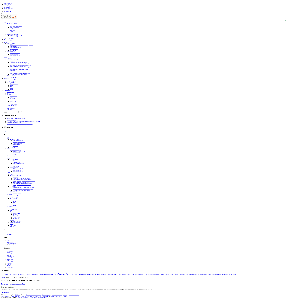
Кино (11, 86)
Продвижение (126, 274)
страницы (217, 274)
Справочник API (14, 36)
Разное (8, 106)
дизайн (157, 274)
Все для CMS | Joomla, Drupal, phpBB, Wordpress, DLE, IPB (33, 297)
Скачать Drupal (7, 11)
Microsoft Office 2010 (35, 274)
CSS (9, 274)
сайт (206, 274)
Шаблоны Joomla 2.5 (15, 55)
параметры (183, 274)
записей (10, 242)
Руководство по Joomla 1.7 (16, 47)
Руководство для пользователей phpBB (19, 63)
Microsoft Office (13, 96)
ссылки (213, 274)
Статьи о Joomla (11, 43)
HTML (18, 274)
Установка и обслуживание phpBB (18, 74)
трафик (220, 274)
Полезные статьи (8, 90)
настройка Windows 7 (169, 274)
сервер (209, 274)
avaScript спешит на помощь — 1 (15, 122)
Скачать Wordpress (44, 296)
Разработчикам (13, 28)
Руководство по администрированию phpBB (21, 65)
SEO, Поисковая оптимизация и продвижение (21, 45)
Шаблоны (12, 30)
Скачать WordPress (8, 8)
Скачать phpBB (7, 10)
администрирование (152, 274)
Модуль (102, 274)
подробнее (9, 234)
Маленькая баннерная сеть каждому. (16, 118)
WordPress (6, 78)
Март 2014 (9, 255)
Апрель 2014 (10, 253)
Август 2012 (10, 261)
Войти (8, 240)
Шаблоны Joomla (8, 3)
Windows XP (13, 101)
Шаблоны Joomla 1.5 (15, 53)
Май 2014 (9, 252)
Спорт (11, 89)
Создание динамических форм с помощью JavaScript (20, 124)
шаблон (230, 274)
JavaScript (22, 274)
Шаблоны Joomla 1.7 (15, 54)
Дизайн (11, 85)
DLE (5, 22)
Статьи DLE (10, 31)
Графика (9, 102)
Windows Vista (13, 100)
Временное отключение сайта (13, 284)
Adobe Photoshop (14, 104)
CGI (4, 274)
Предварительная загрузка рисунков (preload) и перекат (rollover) (23, 121)
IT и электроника (14, 84)
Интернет (98, 274)
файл (223, 274)
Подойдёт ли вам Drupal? (16, 35)
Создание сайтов (14, 49)
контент (162, 274)
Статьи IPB (9, 41)
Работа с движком (14, 27)
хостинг (226, 274)
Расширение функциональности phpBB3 (20, 73)
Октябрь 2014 (10, 251)
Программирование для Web (113, 274)
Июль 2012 (9, 263)
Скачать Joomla (7, 7)
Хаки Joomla (13, 50)
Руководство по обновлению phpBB (19, 69)
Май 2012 (9, 266)
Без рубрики (10, 206)
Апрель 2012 (10, 267)
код (159, 274)
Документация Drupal (12, 34)
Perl (46, 274)
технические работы (57, 295)
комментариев (11, 243)
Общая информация (15, 24)
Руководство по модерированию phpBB (20, 67)
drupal (14, 274)
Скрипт (132, 274)
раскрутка (202, 274)
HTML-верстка (10, 92)
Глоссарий (12, 61)
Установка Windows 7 (139, 274)
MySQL (9, 93)
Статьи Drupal (10, 38)
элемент (234, 274)
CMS (6, 274)
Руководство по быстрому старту (18, 66)
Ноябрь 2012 (10, 260)
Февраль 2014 (10, 256)
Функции (146, 274)
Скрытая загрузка (11, 120)
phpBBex (9, 58)
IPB (4, 39)
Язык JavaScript (10, 108)
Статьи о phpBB (11, 70)
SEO (55, 274)
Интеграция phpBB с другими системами (20, 71)
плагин (186, 274)
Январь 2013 (10, 259)
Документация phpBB (12, 59)
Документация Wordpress (13, 80)
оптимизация (178, 274)
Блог (95, 274)
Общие (11, 88)
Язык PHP (9, 109)
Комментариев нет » (74, 295)
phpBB (5, 57)
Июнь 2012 (9, 264)
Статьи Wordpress (11, 81)
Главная (6, 1)
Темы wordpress (10, 82)
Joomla (5, 42)
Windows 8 (12, 98)
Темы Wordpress (8, 5)
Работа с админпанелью (16, 26)
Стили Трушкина (14, 77)
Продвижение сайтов (12, 105)
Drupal (5, 32)
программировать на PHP (194, 274)
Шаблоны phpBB (8, 4)
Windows (9, 94)
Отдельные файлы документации (18, 62)
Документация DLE (12, 23)
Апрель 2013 (10, 257)
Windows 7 (12, 97)
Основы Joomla (13, 46)
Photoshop (49, 274)
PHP (52, 274)
